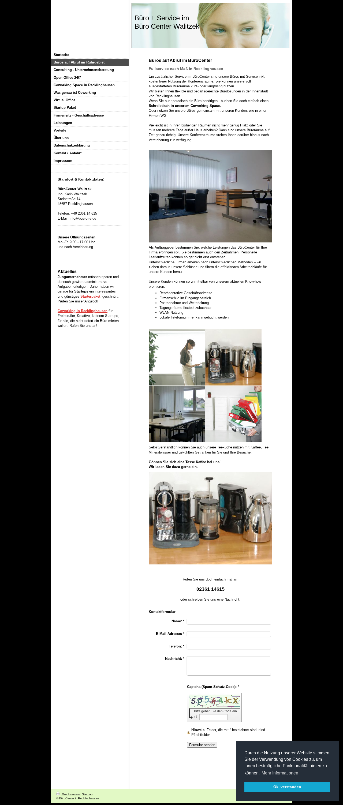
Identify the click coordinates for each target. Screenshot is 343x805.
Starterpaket (90, 296)
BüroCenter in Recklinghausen (79, 798)
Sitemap (87, 794)
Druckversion (70, 794)
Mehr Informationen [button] (280, 773)
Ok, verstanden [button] (287, 787)
